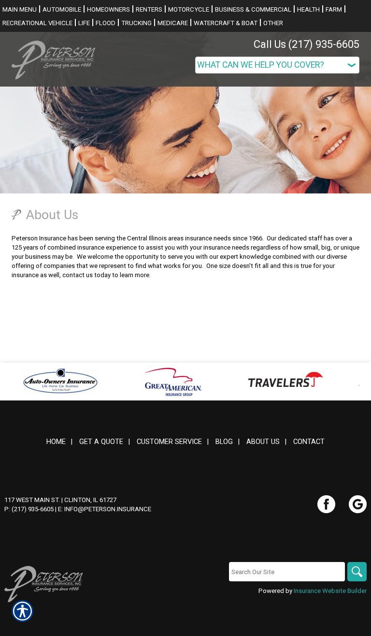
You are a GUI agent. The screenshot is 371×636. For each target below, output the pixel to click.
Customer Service (169, 441)
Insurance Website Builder (330, 590)
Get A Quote (101, 441)
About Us (263, 441)
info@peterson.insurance (107, 509)
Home (56, 441)
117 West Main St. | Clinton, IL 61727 (60, 499)
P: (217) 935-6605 (29, 509)
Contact (309, 441)
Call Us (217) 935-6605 (306, 44)
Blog (224, 441)
